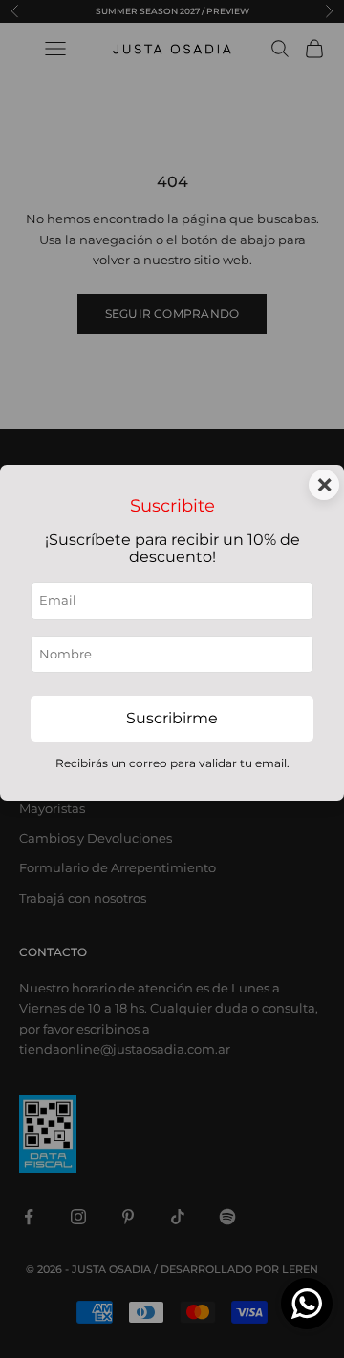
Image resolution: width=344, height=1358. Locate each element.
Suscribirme (172, 718)
